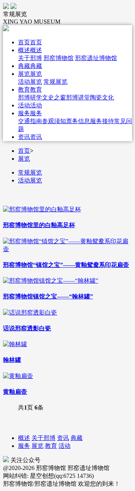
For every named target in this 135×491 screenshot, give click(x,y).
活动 (64, 446)
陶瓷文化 (102, 97)
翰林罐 (12, 360)
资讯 (63, 438)
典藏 (76, 438)
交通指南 (30, 121)
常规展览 (56, 81)
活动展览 (30, 81)
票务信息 (78, 121)
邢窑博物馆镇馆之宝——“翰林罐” (48, 296)
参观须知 (54, 121)
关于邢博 (30, 58)
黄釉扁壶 (15, 392)
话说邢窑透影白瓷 (27, 328)
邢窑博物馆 (59, 58)
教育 (51, 446)
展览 (24, 158)
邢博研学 (30, 97)
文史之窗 (54, 97)
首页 (24, 151)
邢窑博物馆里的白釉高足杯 (39, 225)
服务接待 (102, 121)
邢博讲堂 (78, 97)
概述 (24, 438)
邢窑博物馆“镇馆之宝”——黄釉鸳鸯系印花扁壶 (66, 265)
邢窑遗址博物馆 (96, 58)
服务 (24, 446)
